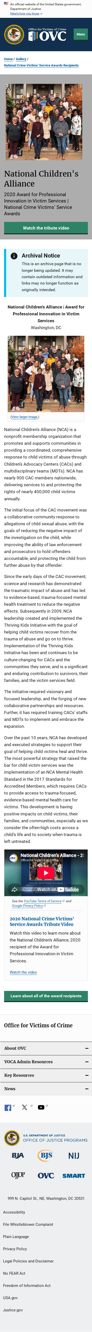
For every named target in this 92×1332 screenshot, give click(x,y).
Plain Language (16, 1236)
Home (8, 59)
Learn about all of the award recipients (46, 995)
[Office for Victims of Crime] (46, 1179)
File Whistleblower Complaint (28, 1224)
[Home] (49, 34)
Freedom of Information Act (27, 1285)
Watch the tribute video (46, 228)
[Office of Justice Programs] (14, 34)
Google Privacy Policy (27, 905)
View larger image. (25, 417)
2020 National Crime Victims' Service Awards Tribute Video (42, 921)
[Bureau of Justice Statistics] (46, 1162)
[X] (26, 1109)
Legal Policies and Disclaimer (28, 1261)
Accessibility (14, 1212)
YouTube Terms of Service (43, 901)
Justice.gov (13, 1310)
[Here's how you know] (46, 9)
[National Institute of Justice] (74, 1160)
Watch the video (23, 972)
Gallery (21, 59)
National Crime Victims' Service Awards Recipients (41, 65)
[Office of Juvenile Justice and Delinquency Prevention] (18, 1180)
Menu (81, 34)
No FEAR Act (14, 1273)
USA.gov (10, 1298)
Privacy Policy (15, 1249)
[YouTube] (43, 1109)
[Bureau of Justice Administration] (18, 1159)
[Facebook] (9, 1109)
